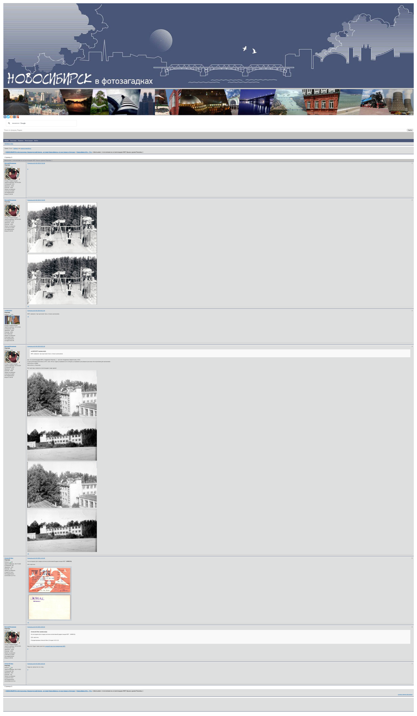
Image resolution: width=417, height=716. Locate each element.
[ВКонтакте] (5, 117)
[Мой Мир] (14, 117)
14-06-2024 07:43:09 (39, 200)
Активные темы (9, 143)
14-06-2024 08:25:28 (39, 346)
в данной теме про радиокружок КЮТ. (55, 646)
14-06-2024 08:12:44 (39, 310)
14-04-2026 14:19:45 (39, 558)
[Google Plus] (17, 117)
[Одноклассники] (11, 117)
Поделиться (30, 163)
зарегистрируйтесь (26, 148)
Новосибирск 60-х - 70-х (84, 152)
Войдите (15, 148)
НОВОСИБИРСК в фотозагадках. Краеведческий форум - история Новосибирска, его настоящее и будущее (40, 152)
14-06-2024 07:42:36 (39, 163)
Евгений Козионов (10, 163)
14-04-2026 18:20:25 (39, 663)
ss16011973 (8, 311)
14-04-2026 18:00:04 (39, 627)
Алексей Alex (9, 558)
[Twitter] (8, 117)
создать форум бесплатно (405, 694)
